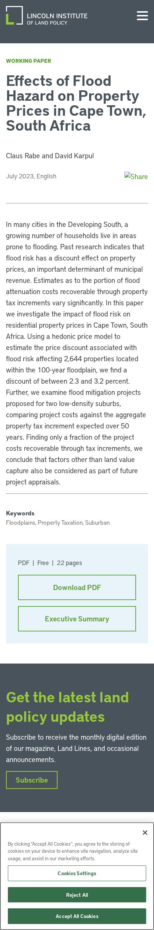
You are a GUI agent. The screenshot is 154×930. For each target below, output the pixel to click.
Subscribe (32, 779)
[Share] (136, 176)
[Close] (145, 832)
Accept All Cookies (77, 916)
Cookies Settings (77, 873)
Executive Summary (77, 618)
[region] (77, 876)
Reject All (77, 895)
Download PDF (77, 587)
